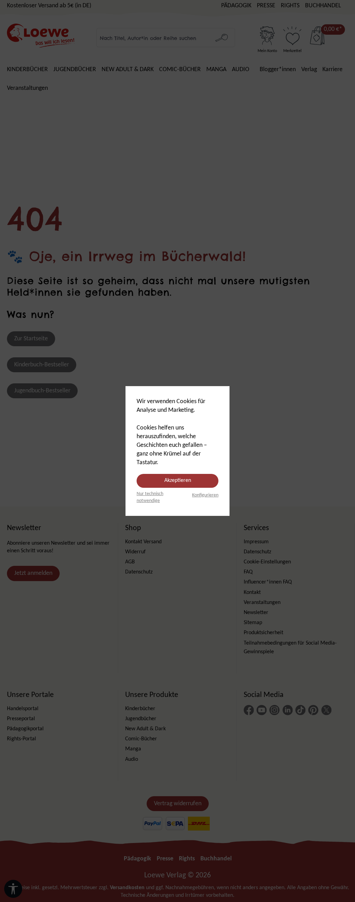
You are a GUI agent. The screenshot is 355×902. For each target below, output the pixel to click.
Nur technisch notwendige (150, 497)
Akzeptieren (177, 480)
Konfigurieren (205, 495)
